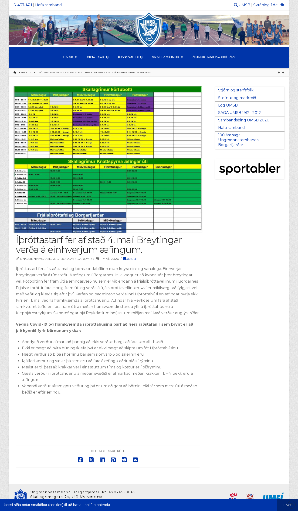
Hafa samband (48, 5)
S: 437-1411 (23, 5)
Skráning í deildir (268, 5)
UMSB (244, 5)
